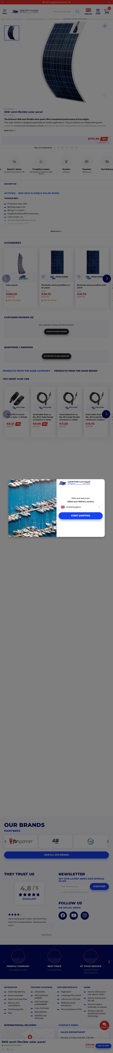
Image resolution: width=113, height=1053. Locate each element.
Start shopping (80, 515)
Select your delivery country (80, 501)
